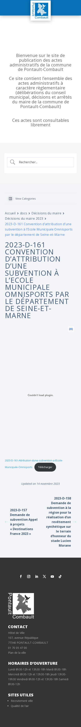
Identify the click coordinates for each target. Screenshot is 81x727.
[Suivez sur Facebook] (21, 576)
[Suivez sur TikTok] (60, 576)
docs (23, 213)
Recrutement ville (22, 701)
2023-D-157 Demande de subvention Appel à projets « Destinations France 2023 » (24, 522)
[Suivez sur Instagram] (29, 576)
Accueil (10, 213)
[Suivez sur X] (44, 576)
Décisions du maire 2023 (24, 218)
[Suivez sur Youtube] (52, 576)
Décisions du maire (46, 213)
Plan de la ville (17, 652)
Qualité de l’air (20, 706)
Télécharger (45, 467)
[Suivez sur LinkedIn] (36, 576)
